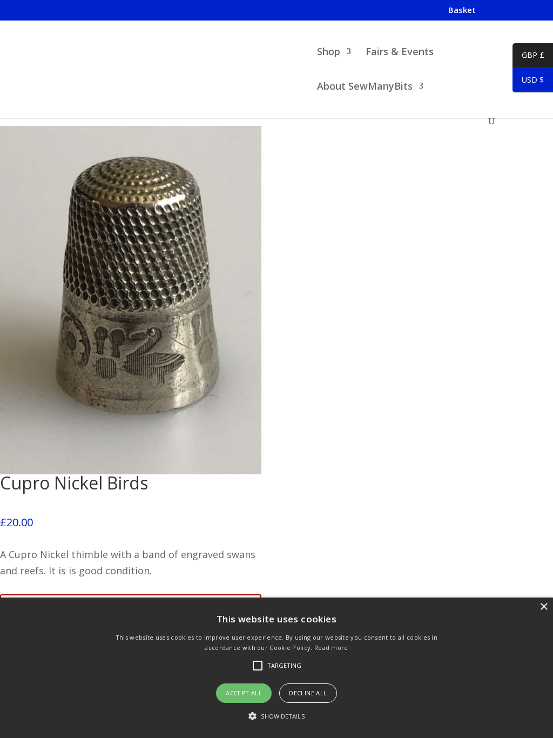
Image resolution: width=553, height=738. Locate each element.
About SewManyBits (365, 87)
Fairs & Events (400, 53)
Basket (462, 10)
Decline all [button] (308, 693)
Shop (328, 53)
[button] (276, 716)
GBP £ (528, 57)
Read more (331, 647)
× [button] (543, 607)
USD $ (528, 82)
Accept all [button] (244, 693)
